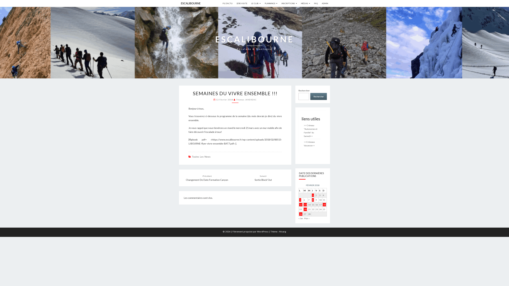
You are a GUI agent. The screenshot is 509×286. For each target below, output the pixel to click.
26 (301, 214)
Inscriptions (288, 3)
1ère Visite (241, 3)
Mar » (307, 218)
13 (305, 204)
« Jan (301, 218)
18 (324, 204)
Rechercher (304, 90)
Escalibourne (191, 3)
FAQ (316, 3)
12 (301, 204)
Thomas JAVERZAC (246, 100)
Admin (325, 3)
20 (305, 209)
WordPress (263, 231)
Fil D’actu (227, 3)
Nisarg (282, 231)
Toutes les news (201, 156)
